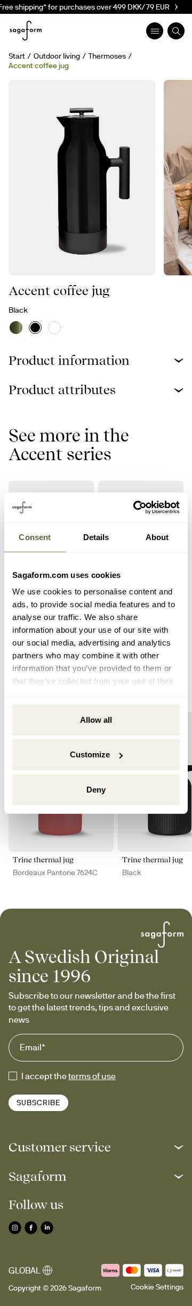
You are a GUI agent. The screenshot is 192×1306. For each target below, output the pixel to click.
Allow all (96, 719)
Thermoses (107, 56)
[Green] (16, 327)
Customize (90, 754)
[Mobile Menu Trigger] (154, 30)
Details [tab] (96, 536)
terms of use (92, 1076)
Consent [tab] (35, 536)
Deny (96, 789)
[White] (54, 327)
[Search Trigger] (176, 30)
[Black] (35, 327)
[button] (96, 360)
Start (17, 56)
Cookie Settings (157, 1287)
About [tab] (157, 536)
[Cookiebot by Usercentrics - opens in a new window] (135, 508)
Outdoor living (57, 56)
